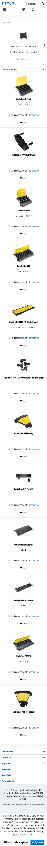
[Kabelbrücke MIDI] (23, 253)
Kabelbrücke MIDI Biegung (23, 433)
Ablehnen (7, 842)
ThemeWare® (40, 804)
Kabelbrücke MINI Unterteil (23, 600)
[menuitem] (4, 10)
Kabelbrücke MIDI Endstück (23, 489)
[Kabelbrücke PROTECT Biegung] (23, 699)
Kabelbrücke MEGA (23, 210)
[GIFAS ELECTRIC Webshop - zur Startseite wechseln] (12, 3)
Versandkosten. (9, 793)
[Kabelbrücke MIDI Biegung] (23, 420)
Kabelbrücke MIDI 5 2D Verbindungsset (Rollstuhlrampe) (23, 377)
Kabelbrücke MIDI (23, 266)
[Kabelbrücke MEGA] (23, 198)
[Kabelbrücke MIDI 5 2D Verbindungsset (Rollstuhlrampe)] (23, 365)
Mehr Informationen (27, 834)
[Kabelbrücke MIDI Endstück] (23, 476)
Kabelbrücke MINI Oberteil (23, 544)
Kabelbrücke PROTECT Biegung (23, 712)
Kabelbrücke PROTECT (23, 656)
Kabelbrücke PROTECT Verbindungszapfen (23, 46)
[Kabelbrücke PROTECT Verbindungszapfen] (23, 35)
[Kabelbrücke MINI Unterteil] (23, 588)
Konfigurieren (37, 842)
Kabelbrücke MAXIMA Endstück (23, 155)
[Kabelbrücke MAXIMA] (23, 86)
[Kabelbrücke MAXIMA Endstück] (23, 142)
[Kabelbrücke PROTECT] (23, 643)
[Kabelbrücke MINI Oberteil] (23, 532)
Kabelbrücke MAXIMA (23, 99)
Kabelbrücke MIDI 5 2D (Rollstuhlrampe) (23, 322)
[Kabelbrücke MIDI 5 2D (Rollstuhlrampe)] (23, 309)
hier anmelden (32, 52)
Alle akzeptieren (21, 842)
